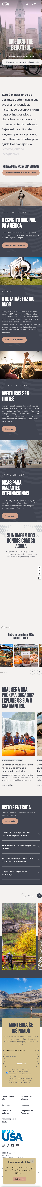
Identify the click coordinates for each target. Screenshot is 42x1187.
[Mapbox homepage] (5, 627)
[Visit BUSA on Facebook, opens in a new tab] (12, 1145)
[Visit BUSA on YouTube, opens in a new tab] (17, 1145)
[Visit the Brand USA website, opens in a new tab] (12, 1135)
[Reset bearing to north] (39, 573)
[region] (21, 597)
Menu (33, 4)
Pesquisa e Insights (6, 1111)
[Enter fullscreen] (39, 577)
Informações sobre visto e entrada (21, 172)
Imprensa (25, 1105)
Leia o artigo (7, 785)
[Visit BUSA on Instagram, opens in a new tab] (3, 1145)
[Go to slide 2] (4, 672)
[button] (23, 895)
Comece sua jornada (14, 340)
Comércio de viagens (26, 1098)
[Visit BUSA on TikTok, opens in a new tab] (7, 1145)
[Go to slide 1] (1, 672)
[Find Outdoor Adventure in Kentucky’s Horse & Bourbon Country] (18, 734)
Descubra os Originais (15, 245)
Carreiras (6, 1105)
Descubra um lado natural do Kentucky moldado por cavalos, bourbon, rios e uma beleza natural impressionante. (18, 777)
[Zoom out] (39, 570)
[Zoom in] (39, 567)
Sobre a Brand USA (8, 1098)
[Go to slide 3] (6, 672)
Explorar (9, 429)
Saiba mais (19, 1179)
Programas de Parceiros (27, 1111)
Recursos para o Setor (9, 1120)
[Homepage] (5, 5)
